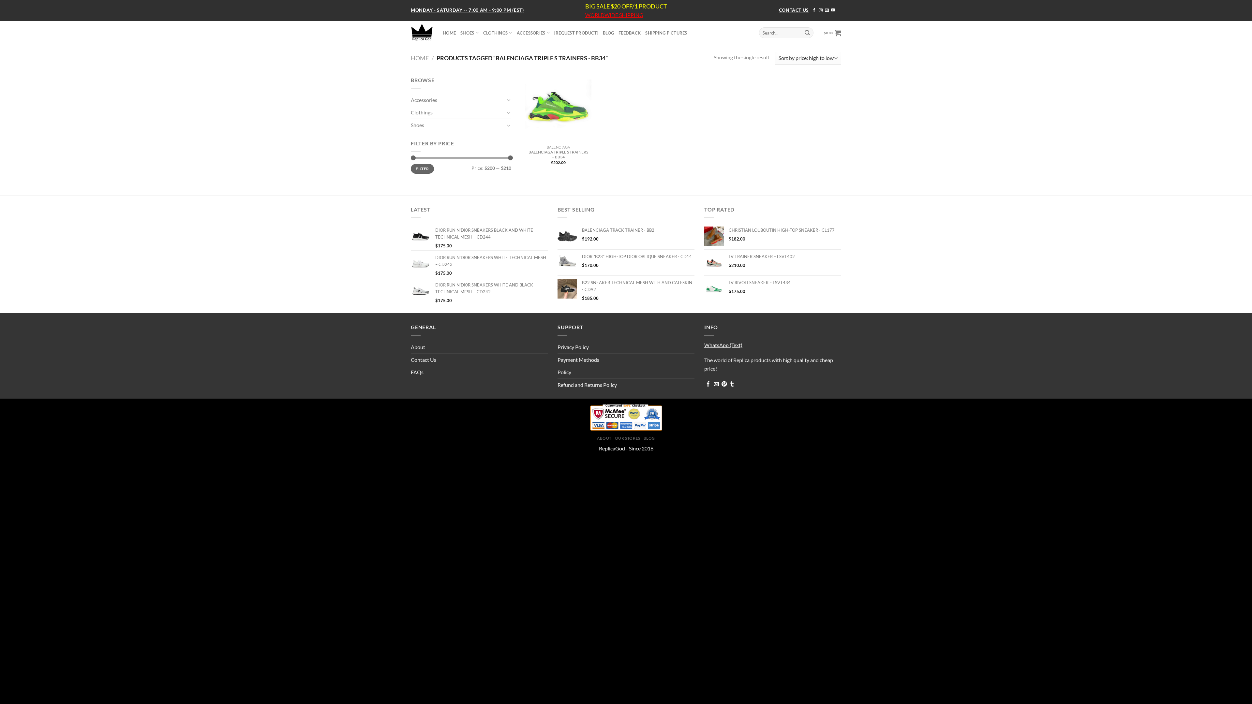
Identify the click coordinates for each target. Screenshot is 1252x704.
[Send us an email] (827, 10)
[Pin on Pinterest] (724, 384)
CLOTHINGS (495, 33)
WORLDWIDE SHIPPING (614, 15)
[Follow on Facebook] (814, 10)
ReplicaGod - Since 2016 (626, 448)
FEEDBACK (630, 33)
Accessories (424, 100)
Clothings (422, 112)
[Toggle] (508, 100)
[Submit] (807, 32)
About (418, 347)
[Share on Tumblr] (732, 384)
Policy (564, 372)
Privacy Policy (573, 347)
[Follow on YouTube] (833, 10)
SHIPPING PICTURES (666, 33)
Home (420, 58)
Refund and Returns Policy (587, 385)
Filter (422, 168)
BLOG (608, 33)
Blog (649, 438)
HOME (449, 33)
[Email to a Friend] (716, 384)
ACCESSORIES (531, 33)
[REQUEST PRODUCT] (576, 33)
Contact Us (423, 360)
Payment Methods (578, 360)
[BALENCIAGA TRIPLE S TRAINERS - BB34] (558, 109)
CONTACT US (794, 10)
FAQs (417, 372)
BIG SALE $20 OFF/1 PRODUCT (626, 6)
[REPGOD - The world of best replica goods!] (422, 32)
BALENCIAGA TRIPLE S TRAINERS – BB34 (558, 154)
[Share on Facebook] (708, 384)
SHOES (467, 33)
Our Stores (627, 438)
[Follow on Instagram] (821, 10)
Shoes (417, 125)
